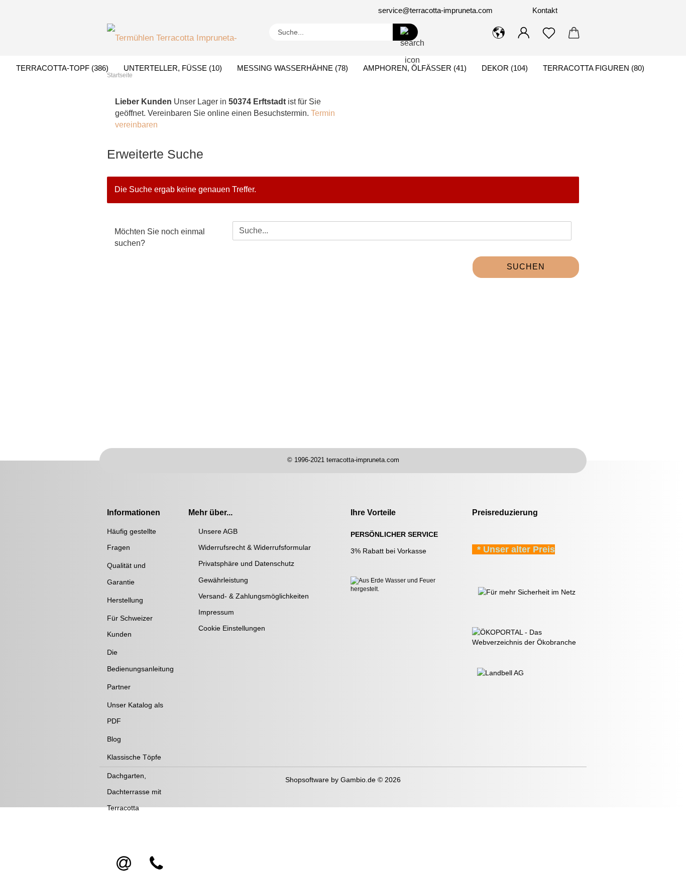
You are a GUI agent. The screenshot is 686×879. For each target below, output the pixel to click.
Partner (119, 687)
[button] (498, 33)
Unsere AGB (218, 531)
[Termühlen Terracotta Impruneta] (180, 36)
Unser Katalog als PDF (135, 713)
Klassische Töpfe (134, 757)
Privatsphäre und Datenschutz (246, 563)
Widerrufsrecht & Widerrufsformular (254, 547)
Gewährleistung (223, 580)
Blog (114, 739)
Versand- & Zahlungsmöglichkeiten (253, 596)
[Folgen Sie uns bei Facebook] (163, 10)
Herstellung (125, 600)
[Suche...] (405, 32)
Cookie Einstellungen (231, 628)
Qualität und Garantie (126, 573)
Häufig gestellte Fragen (131, 539)
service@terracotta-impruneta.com (435, 10)
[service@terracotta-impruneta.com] (124, 864)
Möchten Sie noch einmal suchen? (160, 237)
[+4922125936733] (156, 864)
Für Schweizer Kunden (130, 626)
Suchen (526, 266)
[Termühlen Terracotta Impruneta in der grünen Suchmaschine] (473, 592)
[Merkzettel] (548, 33)
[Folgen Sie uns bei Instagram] (175, 10)
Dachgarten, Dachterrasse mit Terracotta (134, 792)
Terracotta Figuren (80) (593, 68)
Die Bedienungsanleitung (140, 660)
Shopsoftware (307, 780)
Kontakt (543, 10)
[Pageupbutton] (658, 863)
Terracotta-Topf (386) (62, 68)
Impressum (216, 612)
